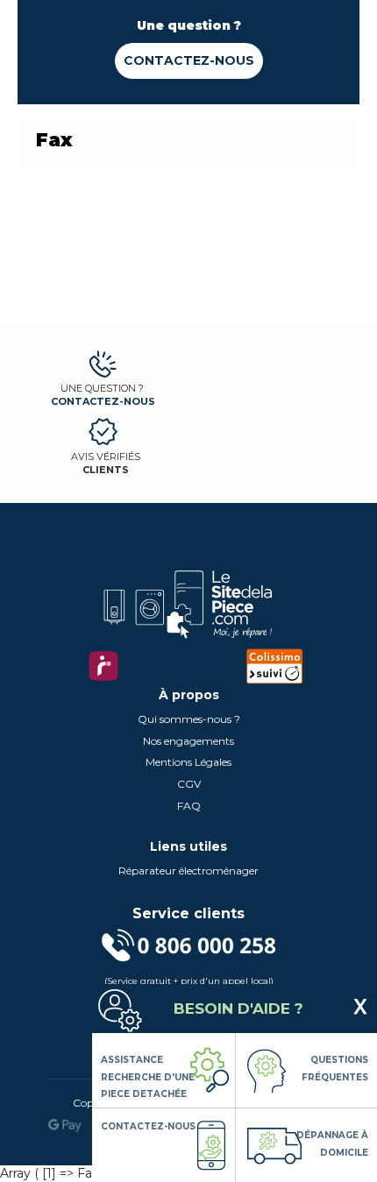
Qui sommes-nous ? (189, 718)
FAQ (189, 805)
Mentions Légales (188, 761)
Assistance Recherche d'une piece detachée (148, 1077)
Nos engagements (188, 740)
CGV (189, 783)
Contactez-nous (189, 60)
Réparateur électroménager (188, 870)
